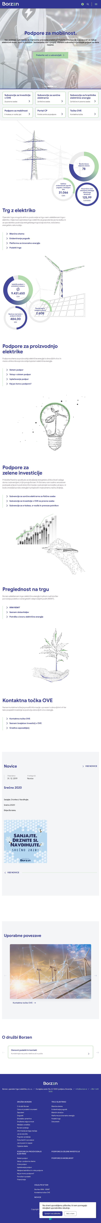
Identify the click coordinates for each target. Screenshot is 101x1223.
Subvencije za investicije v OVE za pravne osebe (31, 501)
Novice (30, 778)
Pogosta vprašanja (24, 1137)
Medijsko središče (23, 1125)
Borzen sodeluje (23, 1128)
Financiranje (21, 1180)
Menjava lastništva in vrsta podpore (30, 1170)
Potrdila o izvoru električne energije (26, 617)
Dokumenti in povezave (25, 1140)
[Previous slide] (5, 975)
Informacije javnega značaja (27, 1131)
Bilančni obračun (57, 1113)
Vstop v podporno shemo (26, 1161)
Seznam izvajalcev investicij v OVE (25, 723)
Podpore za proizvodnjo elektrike (29, 1153)
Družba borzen (24, 1102)
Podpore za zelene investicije (65, 1152)
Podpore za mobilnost (62, 1158)
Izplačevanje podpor (19, 379)
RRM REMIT (14, 607)
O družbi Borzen (23, 1106)
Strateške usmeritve (24, 1119)
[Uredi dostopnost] (82, 4)
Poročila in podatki (24, 1177)
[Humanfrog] (50, 1218)
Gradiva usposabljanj (19, 728)
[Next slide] (95, 975)
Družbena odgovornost (25, 1122)
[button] (45, 86)
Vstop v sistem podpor (20, 374)
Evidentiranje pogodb (19, 238)
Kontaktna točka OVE (19, 719)
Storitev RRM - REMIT (42, 1189)
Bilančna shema (16, 234)
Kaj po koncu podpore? (20, 384)
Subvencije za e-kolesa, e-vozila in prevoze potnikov (34, 505)
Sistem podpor (16, 370)
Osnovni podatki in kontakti (27, 1109)
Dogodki (20, 1116)
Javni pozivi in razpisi (24, 1143)
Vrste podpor (22, 1164)
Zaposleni (20, 1113)
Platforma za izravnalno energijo (24, 243)
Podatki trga (15, 248)
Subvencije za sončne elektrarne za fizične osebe (32, 496)
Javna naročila (22, 1134)
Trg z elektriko (58, 1102)
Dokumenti (55, 1122)
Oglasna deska (22, 1146)
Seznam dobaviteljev (19, 612)
